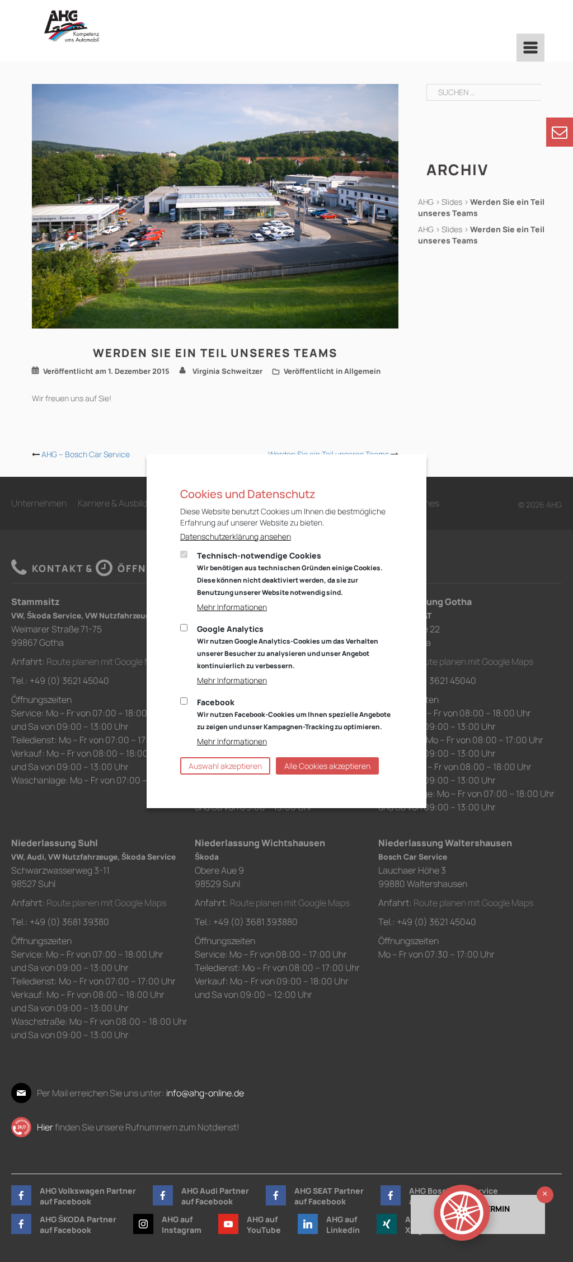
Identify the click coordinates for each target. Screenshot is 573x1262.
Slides (452, 201)
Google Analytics (287, 646)
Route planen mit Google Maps (106, 661)
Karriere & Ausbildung (120, 503)
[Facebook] (21, 1195)
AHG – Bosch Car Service (85, 454)
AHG (426, 201)
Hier (45, 1127)
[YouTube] (228, 1224)
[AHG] (71, 26)
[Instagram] (143, 1224)
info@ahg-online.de (205, 1093)
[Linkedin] (308, 1224)
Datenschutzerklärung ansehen (235, 536)
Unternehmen (39, 503)
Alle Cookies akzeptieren (327, 766)
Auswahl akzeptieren (225, 766)
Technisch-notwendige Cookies (290, 573)
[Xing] (387, 1224)
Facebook (294, 714)
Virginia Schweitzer (227, 371)
